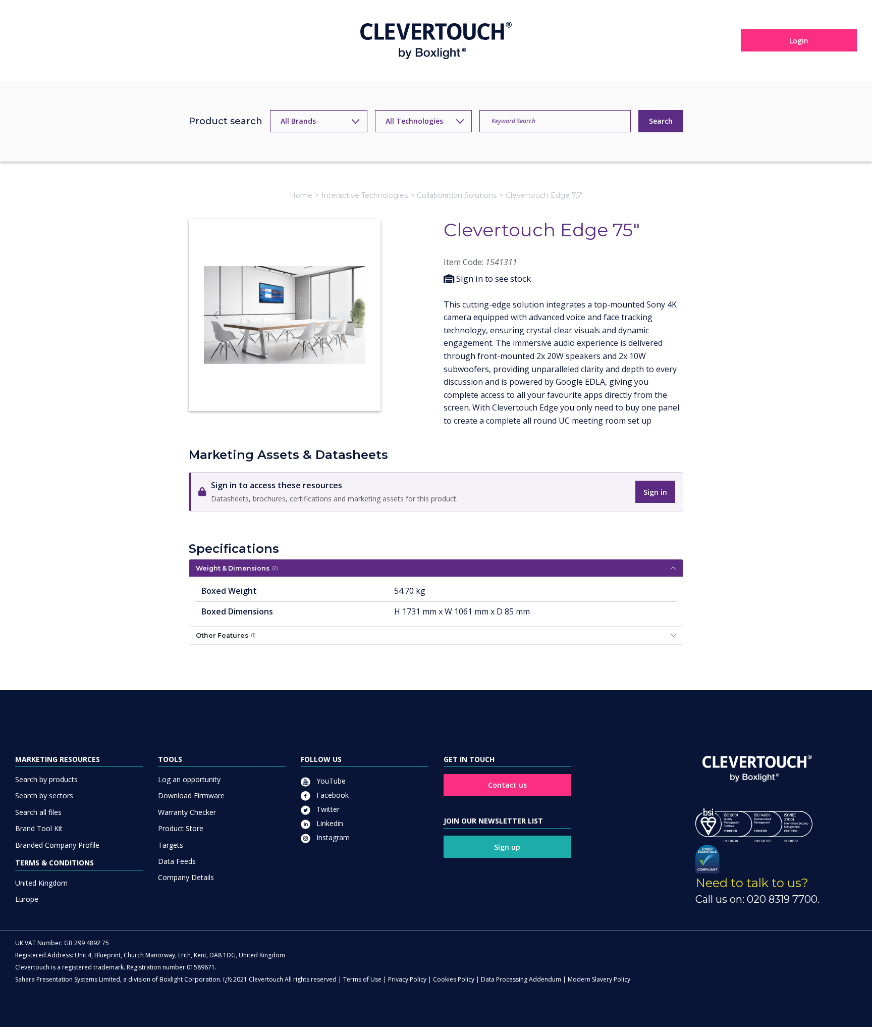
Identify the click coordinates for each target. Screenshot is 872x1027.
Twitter (327, 809)
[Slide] (284, 385)
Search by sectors (44, 795)
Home (301, 195)
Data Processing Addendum (521, 979)
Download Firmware (191, 795)
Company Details (186, 877)
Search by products (46, 779)
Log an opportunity (189, 779)
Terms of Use (362, 979)
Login (798, 40)
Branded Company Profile (57, 845)
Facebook (331, 795)
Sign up (507, 847)
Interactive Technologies (364, 195)
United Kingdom (41, 883)
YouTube (330, 781)
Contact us (507, 785)
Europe (26, 899)
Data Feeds (177, 861)
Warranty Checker (187, 812)
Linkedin (328, 823)
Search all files (38, 812)
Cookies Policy (453, 979)
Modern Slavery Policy (599, 979)
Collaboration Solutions (457, 195)
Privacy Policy (407, 979)
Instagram (332, 837)
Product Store (180, 828)
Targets (170, 845)
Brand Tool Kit (39, 828)
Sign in (655, 492)
